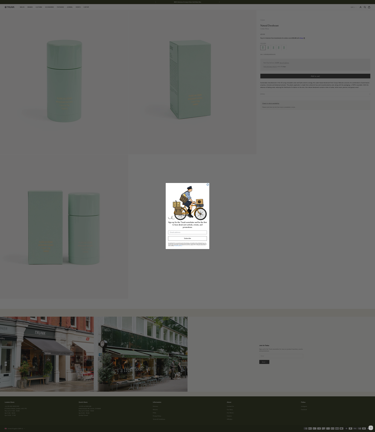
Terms (181, 245)
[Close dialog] (208, 185)
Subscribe (187, 238)
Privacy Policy (176, 245)
